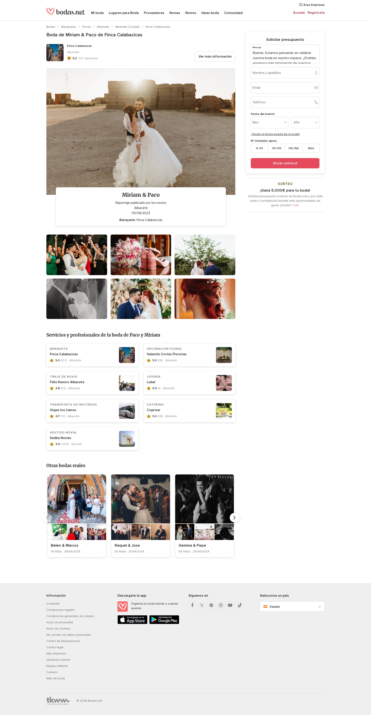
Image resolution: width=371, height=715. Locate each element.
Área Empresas (314, 5)
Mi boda (97, 13)
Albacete (103, 27)
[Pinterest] (211, 605)
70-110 (276, 148)
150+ (311, 148)
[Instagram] (221, 605)
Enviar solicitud (285, 163)
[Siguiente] (234, 517)
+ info (295, 205)
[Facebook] (192, 605)
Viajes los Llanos (63, 410)
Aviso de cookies (58, 628)
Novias (174, 13)
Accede (299, 13)
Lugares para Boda (124, 13)
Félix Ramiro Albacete (67, 382)
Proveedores (154, 13)
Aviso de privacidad (59, 622)
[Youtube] (230, 605)
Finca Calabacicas (158, 27)
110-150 (293, 148)
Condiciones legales (60, 610)
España (275, 606)
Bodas (51, 27)
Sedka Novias (60, 438)
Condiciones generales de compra (70, 616)
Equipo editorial (57, 666)
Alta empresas (56, 653)
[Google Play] (164, 623)
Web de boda (55, 678)
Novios (190, 13)
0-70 (259, 148)
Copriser (153, 410)
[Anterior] (47, 517)
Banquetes (69, 27)
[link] (76, 515)
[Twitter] (202, 605)
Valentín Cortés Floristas (167, 354)
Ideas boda (210, 13)
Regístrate (316, 13)
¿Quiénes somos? (58, 660)
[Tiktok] (239, 605)
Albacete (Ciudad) (127, 27)
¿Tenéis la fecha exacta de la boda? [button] (275, 134)
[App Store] (132, 623)
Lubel (151, 382)
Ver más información (215, 56)
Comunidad (233, 13)
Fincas (87, 27)
